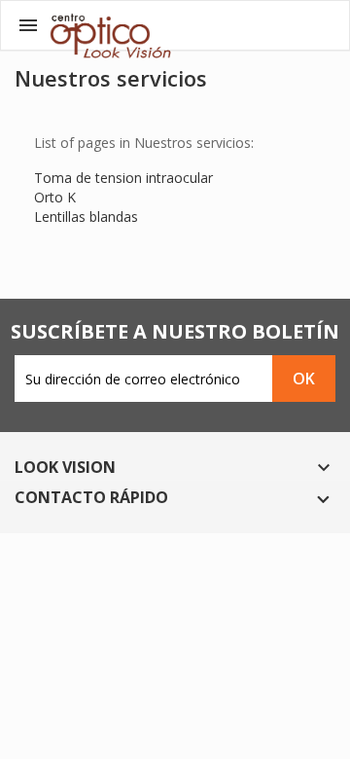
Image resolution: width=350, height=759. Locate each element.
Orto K (55, 197)
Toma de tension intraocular (123, 177)
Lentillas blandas (86, 216)
